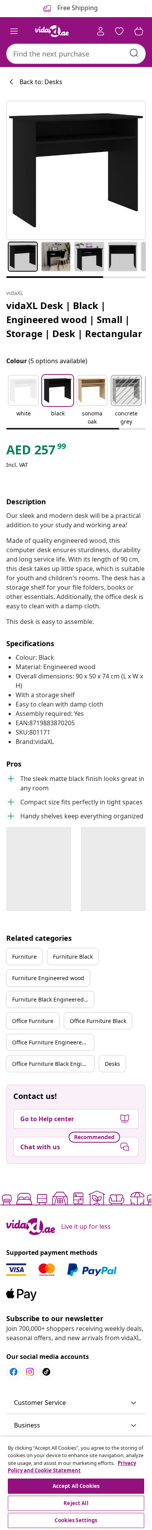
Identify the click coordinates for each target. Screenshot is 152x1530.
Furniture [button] (24, 956)
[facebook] (14, 1372)
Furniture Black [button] (73, 956)
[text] (36, 451)
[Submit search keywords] (134, 53)
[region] (76, 1483)
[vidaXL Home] (51, 31)
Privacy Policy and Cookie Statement (72, 1466)
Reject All (76, 1503)
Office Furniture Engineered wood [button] (53, 1042)
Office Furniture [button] (32, 1021)
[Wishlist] (119, 31)
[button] (23, 400)
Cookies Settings (76, 1520)
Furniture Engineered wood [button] (48, 978)
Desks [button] (112, 1063)
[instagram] (30, 1372)
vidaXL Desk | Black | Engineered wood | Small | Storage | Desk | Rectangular (74, 319)
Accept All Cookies (76, 1485)
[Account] (100, 31)
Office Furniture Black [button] (98, 1021)
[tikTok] (46, 1372)
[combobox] (76, 54)
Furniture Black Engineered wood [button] (53, 999)
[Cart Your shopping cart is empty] (138, 31)
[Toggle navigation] (14, 31)
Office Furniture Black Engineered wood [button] (53, 1063)
